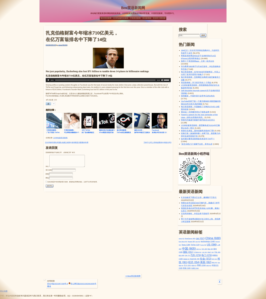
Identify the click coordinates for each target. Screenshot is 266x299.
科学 (214, 259)
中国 (189, 248)
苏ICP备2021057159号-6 (57, 284)
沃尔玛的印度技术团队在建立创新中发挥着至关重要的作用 (66, 142)
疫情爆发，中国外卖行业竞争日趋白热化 (198, 96)
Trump (203, 245)
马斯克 (195, 268)
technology (208, 241)
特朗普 (186, 259)
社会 (205, 258)
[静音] (162, 80)
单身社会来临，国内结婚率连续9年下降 (197, 131)
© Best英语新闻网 (133, 276)
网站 (47, 178)
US (212, 244)
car (200, 238)
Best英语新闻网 (133, 7)
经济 (194, 262)
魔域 (49, 286)
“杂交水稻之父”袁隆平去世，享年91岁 (196, 144)
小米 (204, 252)
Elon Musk (183, 241)
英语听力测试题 (159, 18)
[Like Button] (48, 103)
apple (182, 238)
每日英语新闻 (106, 18)
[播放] (48, 80)
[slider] (167, 80)
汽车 (196, 255)
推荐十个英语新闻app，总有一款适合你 (197, 61)
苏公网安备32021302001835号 (83, 284)
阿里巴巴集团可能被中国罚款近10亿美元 (198, 120)
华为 (204, 249)
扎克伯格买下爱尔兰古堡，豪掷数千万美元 (199, 197)
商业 (210, 249)
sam (197, 241)
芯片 (187, 265)
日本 (187, 255)
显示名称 (48, 170)
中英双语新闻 (135, 18)
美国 (206, 262)
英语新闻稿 (146, 18)
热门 (206, 255)
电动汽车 (195, 259)
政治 (181, 255)
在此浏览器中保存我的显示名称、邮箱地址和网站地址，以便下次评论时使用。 (72, 182)
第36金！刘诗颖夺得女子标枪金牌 (195, 112)
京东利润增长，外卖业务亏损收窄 (195, 213)
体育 (198, 249)
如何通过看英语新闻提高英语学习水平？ (198, 139)
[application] (108, 80)
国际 (188, 252)
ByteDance (190, 238)
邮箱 (47, 174)
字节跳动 (197, 252)
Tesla (186, 245)
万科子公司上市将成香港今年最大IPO (157, 142)
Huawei (191, 241)
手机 (217, 252)
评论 (47, 166)
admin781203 (62, 45)
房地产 (211, 252)
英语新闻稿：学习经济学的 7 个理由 (196, 82)
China (213, 238)
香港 (187, 268)
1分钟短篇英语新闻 (120, 18)
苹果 (201, 265)
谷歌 (208, 265)
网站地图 (3, 291)
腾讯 (214, 262)
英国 (194, 265)
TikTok (195, 245)
